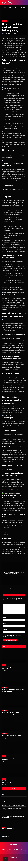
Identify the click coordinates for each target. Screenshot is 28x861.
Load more (14, 788)
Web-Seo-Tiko (14, 857)
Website (5, 629)
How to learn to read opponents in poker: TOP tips (12, 781)
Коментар (6, 603)
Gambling (5, 7)
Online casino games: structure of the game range (13, 667)
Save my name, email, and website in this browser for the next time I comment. (14, 636)
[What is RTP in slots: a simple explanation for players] (14, 701)
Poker (4, 778)
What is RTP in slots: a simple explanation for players (10, 713)
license (12, 558)
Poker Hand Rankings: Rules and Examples (11, 758)
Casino (9, 7)
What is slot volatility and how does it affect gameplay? (13, 690)
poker (22, 849)
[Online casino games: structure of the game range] (14, 656)
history (9, 849)
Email (4, 623)
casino (7, 558)
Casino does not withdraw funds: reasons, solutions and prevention (12, 736)
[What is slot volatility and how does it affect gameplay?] (14, 679)
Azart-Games (8, 2)
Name (5, 617)
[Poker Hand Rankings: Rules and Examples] (14, 747)
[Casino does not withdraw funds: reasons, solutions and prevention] (14, 724)
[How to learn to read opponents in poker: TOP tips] (14, 770)
